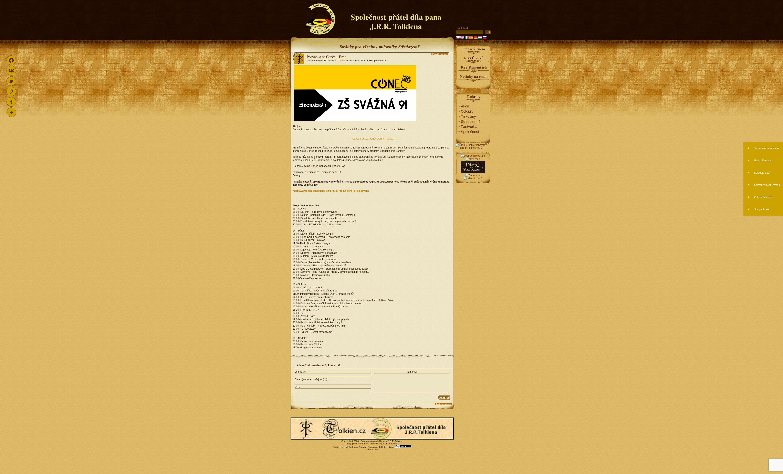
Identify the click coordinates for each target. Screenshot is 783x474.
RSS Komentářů (474, 67)
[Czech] (458, 37)
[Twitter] (11, 81)
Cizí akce (340, 60)
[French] (466, 37)
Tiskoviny (468, 116)
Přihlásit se (372, 449)
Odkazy (467, 111)
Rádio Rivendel (763, 160)
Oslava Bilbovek (763, 197)
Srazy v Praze (762, 209)
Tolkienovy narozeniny (766, 148)
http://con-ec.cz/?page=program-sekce (372, 138)
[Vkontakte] (11, 70)
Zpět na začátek (443, 404)
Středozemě (471, 122)
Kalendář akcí (762, 172)
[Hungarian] (480, 37)
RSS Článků (473, 58)
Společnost (470, 132)
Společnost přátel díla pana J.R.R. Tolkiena (396, 21)
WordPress (363, 443)
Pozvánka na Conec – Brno (326, 56)
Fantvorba (469, 127)
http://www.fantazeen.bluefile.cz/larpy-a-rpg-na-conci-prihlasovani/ (331, 190)
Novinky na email (474, 76)
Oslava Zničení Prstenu (767, 185)
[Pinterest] (11, 91)
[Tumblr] (11, 102)
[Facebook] (11, 60)
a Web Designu (376, 443)
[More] (11, 112)
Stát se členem (473, 49)
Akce (465, 106)
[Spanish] (471, 37)
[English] (462, 37)
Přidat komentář (439, 54)
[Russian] (484, 37)
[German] (475, 37)
